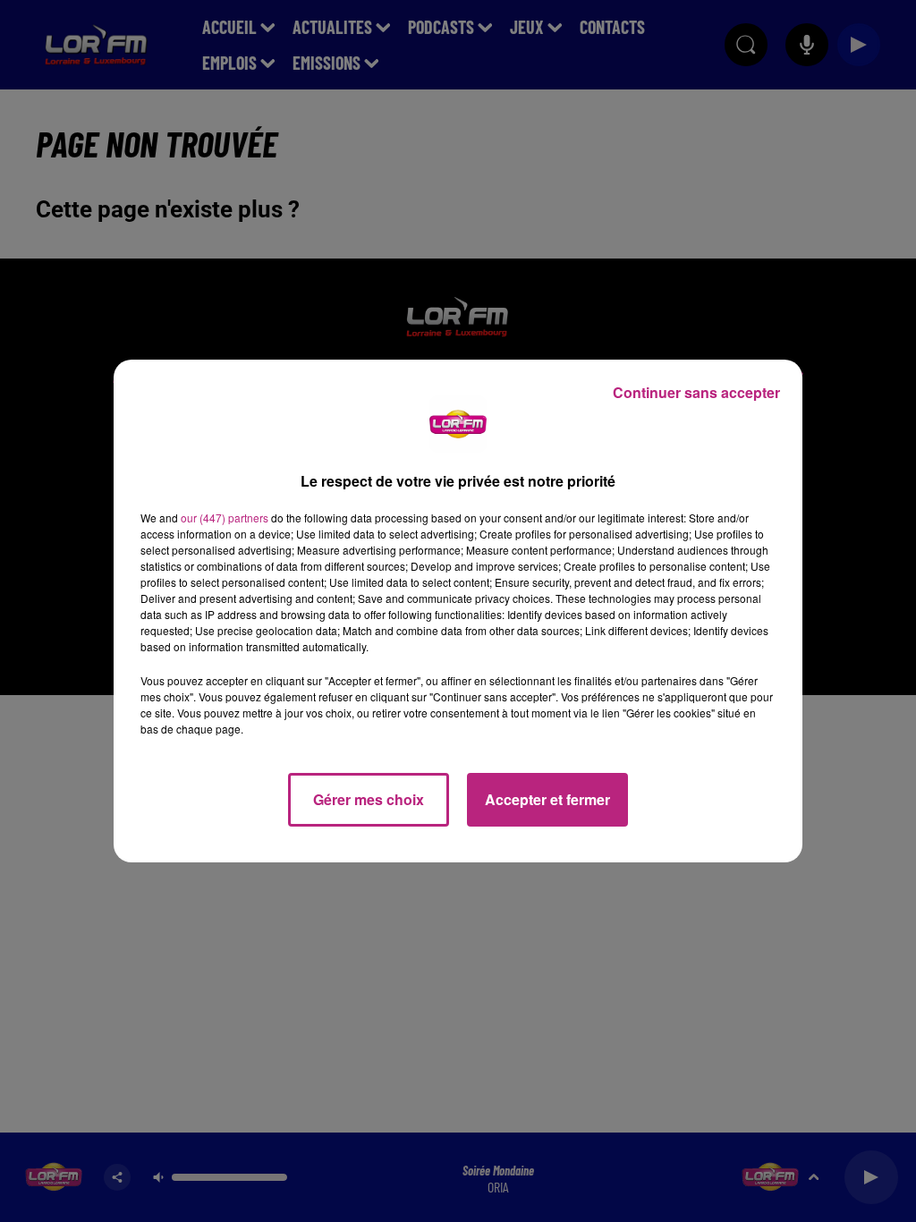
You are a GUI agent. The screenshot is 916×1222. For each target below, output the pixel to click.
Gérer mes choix (368, 799)
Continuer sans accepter (696, 392)
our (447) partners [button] (224, 517)
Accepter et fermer (547, 799)
